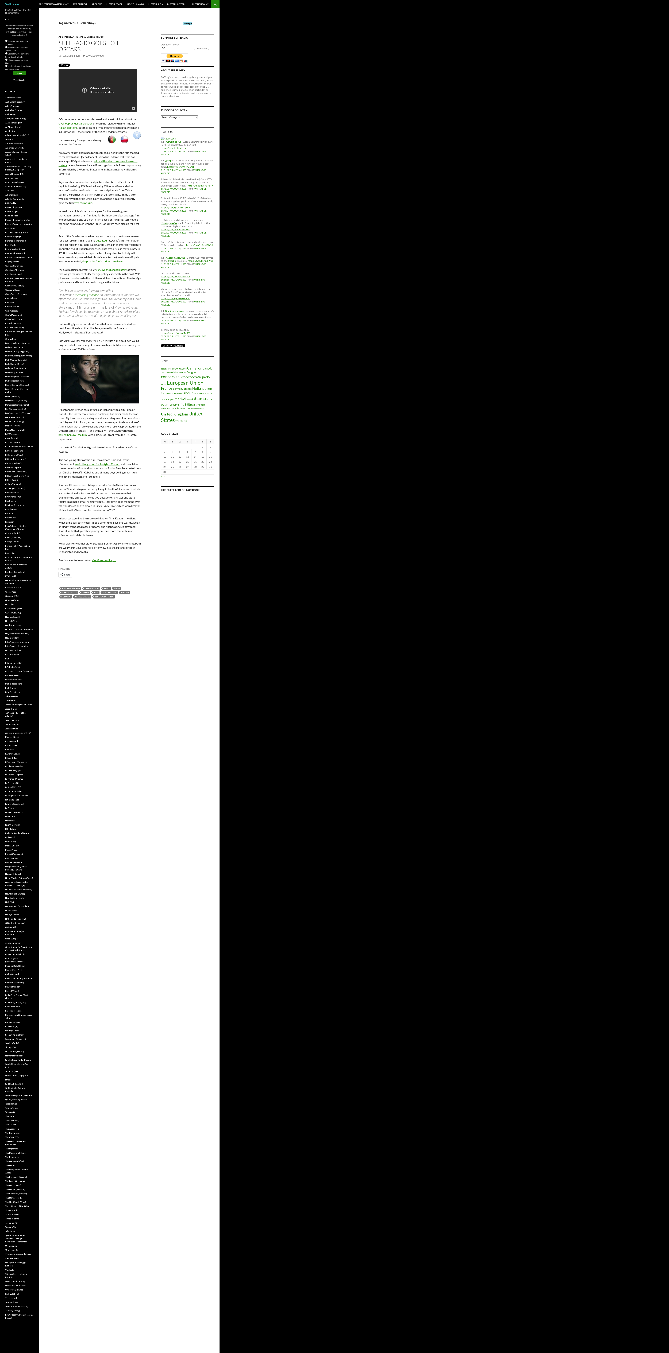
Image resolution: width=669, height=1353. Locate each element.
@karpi (168, 160)
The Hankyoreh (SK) (14, 1161)
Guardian (9, 604)
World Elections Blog (15, 1281)
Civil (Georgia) (11, 310)
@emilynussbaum (174, 310)
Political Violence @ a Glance (18, 978)
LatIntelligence (12, 799)
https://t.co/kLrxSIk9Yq (200, 260)
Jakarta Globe (11, 696)
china (175, 372)
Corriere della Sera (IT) (15, 327)
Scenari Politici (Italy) (14, 1034)
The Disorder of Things (15, 1153)
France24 (9, 553)
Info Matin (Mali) (12, 667)
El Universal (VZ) (13, 496)
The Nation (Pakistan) (15, 1189)
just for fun (109, 592)
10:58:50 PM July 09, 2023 (173, 279)
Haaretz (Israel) (12, 617)
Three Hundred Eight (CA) (17, 1206)
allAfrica (9, 139)
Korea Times (11, 745)
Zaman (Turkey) (12, 1310)
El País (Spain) (11, 480)
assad (163, 369)
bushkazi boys (69, 592)
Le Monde (10, 816)
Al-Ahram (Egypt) (13, 127)
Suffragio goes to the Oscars (93, 46)
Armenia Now (11, 178)
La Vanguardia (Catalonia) (17, 795)
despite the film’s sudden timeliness (103, 261)
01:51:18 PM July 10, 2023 (173, 170)
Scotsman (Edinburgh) (15, 1039)
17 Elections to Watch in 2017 (53, 4)
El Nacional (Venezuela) (16, 471)
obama (199, 398)
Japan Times (11, 708)
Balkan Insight (11, 211)
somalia (65, 597)
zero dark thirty (104, 597)
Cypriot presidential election (76, 123)
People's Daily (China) (15, 966)
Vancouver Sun (12, 1250)
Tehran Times (11, 1108)
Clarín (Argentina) (13, 315)
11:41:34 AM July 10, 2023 (173, 210)
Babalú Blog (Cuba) (13, 207)
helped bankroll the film (73, 434)
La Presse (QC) (12, 783)
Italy (174, 393)
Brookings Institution (15, 249)
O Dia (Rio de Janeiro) (15, 923)
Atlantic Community (14, 199)
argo (106, 588)
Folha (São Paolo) (13, 537)
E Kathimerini (11, 438)
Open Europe (11, 938)
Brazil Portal (11, 245)
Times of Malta (12, 1214)
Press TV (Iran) (12, 991)
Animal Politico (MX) (14, 174)
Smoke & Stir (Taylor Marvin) (18, 1060)
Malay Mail (10, 837)
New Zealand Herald (14, 898)
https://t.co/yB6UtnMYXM (175, 332)
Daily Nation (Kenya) (14, 364)
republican (174, 404)
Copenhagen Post (13, 323)
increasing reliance (87, 295)
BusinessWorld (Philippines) (18, 257)
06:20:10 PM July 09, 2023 (173, 320)
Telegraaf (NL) (11, 1112)
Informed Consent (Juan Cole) (19, 671)
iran (163, 393)
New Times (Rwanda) (15, 893)
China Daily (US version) (16, 294)
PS (211, 399)
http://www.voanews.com (17, 642)
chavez (169, 372)
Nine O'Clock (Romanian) (17, 906)
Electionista (10, 501)
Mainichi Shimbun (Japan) (17, 833)
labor (179, 393)
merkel (180, 399)
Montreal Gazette (13, 862)
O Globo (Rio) (11, 927)
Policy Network (12, 974)
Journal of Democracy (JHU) (18, 733)
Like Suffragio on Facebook (180, 490)
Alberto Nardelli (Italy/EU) (17, 135)
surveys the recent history (111, 269)
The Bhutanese (12, 1133)
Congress (192, 372)
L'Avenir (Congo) (12, 753)
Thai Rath (9, 1116)
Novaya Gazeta (12, 914)
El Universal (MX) (13, 492)
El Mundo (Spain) (13, 467)
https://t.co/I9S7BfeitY (200, 185)
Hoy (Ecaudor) (12, 637)
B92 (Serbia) (11, 203)
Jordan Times (11, 728)
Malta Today (10, 841)
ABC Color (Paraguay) (15, 101)
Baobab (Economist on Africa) (19, 224)
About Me (97, 4)
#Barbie (172, 260)
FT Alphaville (11, 576)
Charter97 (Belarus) (14, 285)
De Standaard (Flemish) (16, 400)
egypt (163, 384)
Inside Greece (11, 675)
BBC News (10, 228)
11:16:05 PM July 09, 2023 (173, 248)
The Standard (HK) (13, 1197)
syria (176, 408)
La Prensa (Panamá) (14, 778)
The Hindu (10, 1165)
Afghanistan (67, 37)
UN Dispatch (11, 1246)
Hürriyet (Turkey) (13, 650)
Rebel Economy (12, 1006)
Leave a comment (95, 56)
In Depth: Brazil (114, 4)
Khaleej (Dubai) (12, 737)
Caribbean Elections (14, 270)
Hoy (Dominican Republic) (17, 633)
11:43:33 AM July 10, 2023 (173, 189)
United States (95, 37)
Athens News (11, 194)
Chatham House (12, 290)
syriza (182, 408)
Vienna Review (12, 1258)
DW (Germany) (12, 434)
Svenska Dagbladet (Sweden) (18, 1095)
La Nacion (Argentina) (15, 774)
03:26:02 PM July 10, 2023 (173, 151)
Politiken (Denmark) (14, 982)
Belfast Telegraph (13, 236)
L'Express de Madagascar (16, 762)
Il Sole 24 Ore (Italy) (14, 663)
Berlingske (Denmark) (15, 240)
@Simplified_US (173, 141)
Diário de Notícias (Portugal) (18, 413)
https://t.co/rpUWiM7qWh (175, 207)
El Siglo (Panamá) (13, 484)
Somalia (80, 37)
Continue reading (104, 560)
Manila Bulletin (12, 845)
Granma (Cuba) (12, 600)
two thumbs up (83, 202)
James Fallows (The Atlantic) (18, 704)
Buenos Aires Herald (15, 253)
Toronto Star (11, 1227)
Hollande (199, 388)
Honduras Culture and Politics (19, 629)
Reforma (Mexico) (13, 1010)
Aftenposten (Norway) (15, 118)
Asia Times (10, 190)
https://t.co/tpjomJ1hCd (199, 245)
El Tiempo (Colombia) (15, 488)
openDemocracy (13, 943)
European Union (185, 383)
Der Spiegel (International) (17, 404)
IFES (7, 658)
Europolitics (10, 517)
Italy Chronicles (12, 692)
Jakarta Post (10, 700)
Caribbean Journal (13, 274)
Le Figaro (9, 808)
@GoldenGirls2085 (175, 257)
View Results (19, 80)
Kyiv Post (9, 749)
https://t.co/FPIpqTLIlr (173, 147)
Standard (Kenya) (13, 1071)
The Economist (12, 1157)
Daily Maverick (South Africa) (18, 355)
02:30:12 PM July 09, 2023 (173, 336)
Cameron (194, 368)
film (96, 592)
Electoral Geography (14, 505)
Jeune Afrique (11, 724)
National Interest (13, 874)
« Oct (164, 476)
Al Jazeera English (13, 122)
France (166, 388)
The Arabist (10, 1124)
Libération (10, 820)
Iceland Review (12, 654)
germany (178, 388)
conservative (173, 376)
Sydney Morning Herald (16, 1099)
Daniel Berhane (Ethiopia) (17, 385)
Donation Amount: (171, 44)
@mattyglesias (169, 223)
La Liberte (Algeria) (14, 766)
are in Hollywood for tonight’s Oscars (97, 464)
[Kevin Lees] (168, 138)
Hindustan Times (13, 625)
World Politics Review (15, 1285)
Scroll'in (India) (12, 1043)
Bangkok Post (11, 215)
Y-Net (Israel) (11, 1298)
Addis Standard (12, 106)
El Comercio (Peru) (14, 455)
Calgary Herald (12, 261)
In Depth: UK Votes (176, 4)
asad (117, 588)
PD (208, 399)
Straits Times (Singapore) (16, 1075)
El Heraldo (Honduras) (15, 459)
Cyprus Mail (10, 339)
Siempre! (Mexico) (14, 1055)
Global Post (10, 591)
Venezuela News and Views (18, 1254)
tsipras (200, 408)
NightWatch (10, 902)
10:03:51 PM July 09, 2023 (173, 301)
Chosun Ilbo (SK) (12, 306)
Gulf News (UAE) (13, 612)
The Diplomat (11, 1148)
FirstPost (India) (12, 533)
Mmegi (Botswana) (14, 854)
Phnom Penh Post (13, 970)
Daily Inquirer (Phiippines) (17, 351)
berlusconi (181, 368)
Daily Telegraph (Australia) (17, 376)
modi (189, 399)
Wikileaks (9, 1270)
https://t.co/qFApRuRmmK (175, 298)
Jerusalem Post (12, 720)
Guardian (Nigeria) (13, 608)
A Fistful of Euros (13, 97)
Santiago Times (12, 1030)
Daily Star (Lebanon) (14, 372)
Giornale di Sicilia (13, 587)
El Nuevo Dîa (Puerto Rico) (17, 476)
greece (188, 388)
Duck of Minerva (12, 425)
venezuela (181, 420)
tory (188, 408)
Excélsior (9, 521)
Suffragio (12, 4)
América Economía (14, 143)
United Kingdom (174, 414)
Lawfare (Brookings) (14, 804)
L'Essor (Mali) (11, 758)
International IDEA (13, 679)
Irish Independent (13, 683)
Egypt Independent (14, 450)
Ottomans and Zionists (15, 954)
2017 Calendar (80, 4)
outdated (101, 240)
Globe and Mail (12, 596)
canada (208, 368)
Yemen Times (11, 1302)
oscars (125, 592)
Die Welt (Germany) (14, 421)
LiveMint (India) (12, 824)
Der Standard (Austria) (15, 409)
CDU (163, 372)
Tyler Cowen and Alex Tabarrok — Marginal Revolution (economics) (16, 1238)
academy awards (70, 588)
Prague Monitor (12, 986)
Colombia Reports (13, 319)
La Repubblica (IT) (13, 787)
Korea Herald (11, 741)
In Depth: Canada (135, 4)
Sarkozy (195, 404)
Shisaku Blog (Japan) (14, 1051)
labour (187, 393)
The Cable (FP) (12, 1137)
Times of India (11, 1210)
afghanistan (92, 588)
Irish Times (10, 688)
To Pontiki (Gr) (11, 1223)
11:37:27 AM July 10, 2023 (173, 232)
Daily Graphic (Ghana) (15, 347)
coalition (182, 372)
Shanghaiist (10, 1047)
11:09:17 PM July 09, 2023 (173, 264)
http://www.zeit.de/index (16, 646)
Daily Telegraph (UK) (14, 380)
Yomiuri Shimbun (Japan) (16, 1306)
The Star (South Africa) (15, 1202)
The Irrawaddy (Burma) (16, 1177)
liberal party (206, 393)
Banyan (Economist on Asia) (18, 220)
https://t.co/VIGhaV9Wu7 (175, 276)
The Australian (12, 1129)
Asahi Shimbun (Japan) (15, 186)
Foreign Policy (11, 541)
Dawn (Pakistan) (12, 396)
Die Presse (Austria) (14, 417)
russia (186, 404)
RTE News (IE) (11, 1026)
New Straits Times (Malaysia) (18, 889)
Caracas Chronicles (14, 266)
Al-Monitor (10, 131)
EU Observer (11, 509)
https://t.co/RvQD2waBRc (175, 229)
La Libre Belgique (13, 770)
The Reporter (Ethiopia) (16, 1193)
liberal (197, 393)
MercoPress (11, 850)
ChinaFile (9, 302)
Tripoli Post (10, 1231)
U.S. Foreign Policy (199, 4)
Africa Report (11, 114)
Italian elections (68, 127)
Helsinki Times (12, 621)
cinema (85, 592)
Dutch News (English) (15, 430)
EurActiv (9, 513)
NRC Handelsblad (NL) (15, 918)
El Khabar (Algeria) (13, 463)
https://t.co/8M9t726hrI (180, 166)
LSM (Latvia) (10, 829)
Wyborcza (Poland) (14, 1289)
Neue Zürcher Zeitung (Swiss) (19, 878)
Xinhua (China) (12, 1294)
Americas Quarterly (14, 147)
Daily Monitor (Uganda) (16, 360)
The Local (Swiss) (13, 1185)
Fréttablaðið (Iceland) (15, 572)
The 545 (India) (12, 1120)
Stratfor (8, 1079)
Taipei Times (11, 1103)
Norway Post (11, 910)
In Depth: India (155, 4)
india (209, 388)
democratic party (197, 377)
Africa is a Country (13, 110)
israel (168, 393)
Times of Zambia (13, 1218)
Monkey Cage (11, 858)
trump (194, 408)
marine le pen (167, 399)
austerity (170, 369)
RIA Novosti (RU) (13, 1022)
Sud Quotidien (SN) (14, 1084)
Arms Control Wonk (14, 182)
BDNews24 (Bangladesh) (17, 232)
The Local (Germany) (15, 1181)
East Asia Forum (12, 442)
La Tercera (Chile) (13, 791)
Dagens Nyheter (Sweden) (17, 343)
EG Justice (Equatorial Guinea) (19, 446)
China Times (11, 298)
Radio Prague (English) (15, 1002)
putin (164, 404)
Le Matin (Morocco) (14, 812)
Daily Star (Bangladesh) (15, 368)
